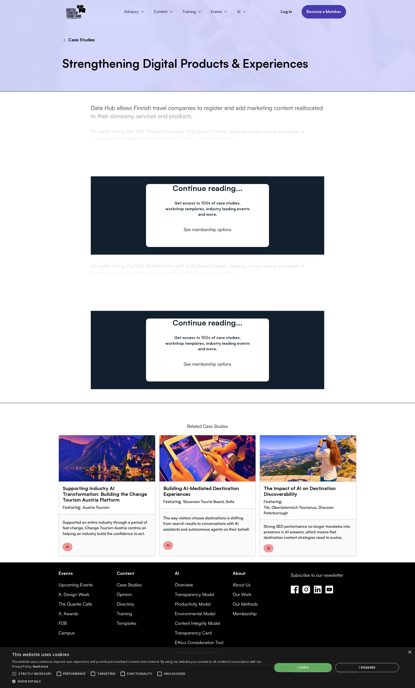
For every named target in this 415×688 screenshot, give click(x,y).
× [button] (409, 652)
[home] (75, 12)
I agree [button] (303, 667)
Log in (286, 11)
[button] (135, 11)
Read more (41, 666)
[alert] (207, 667)
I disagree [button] (367, 667)
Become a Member (323, 11)
